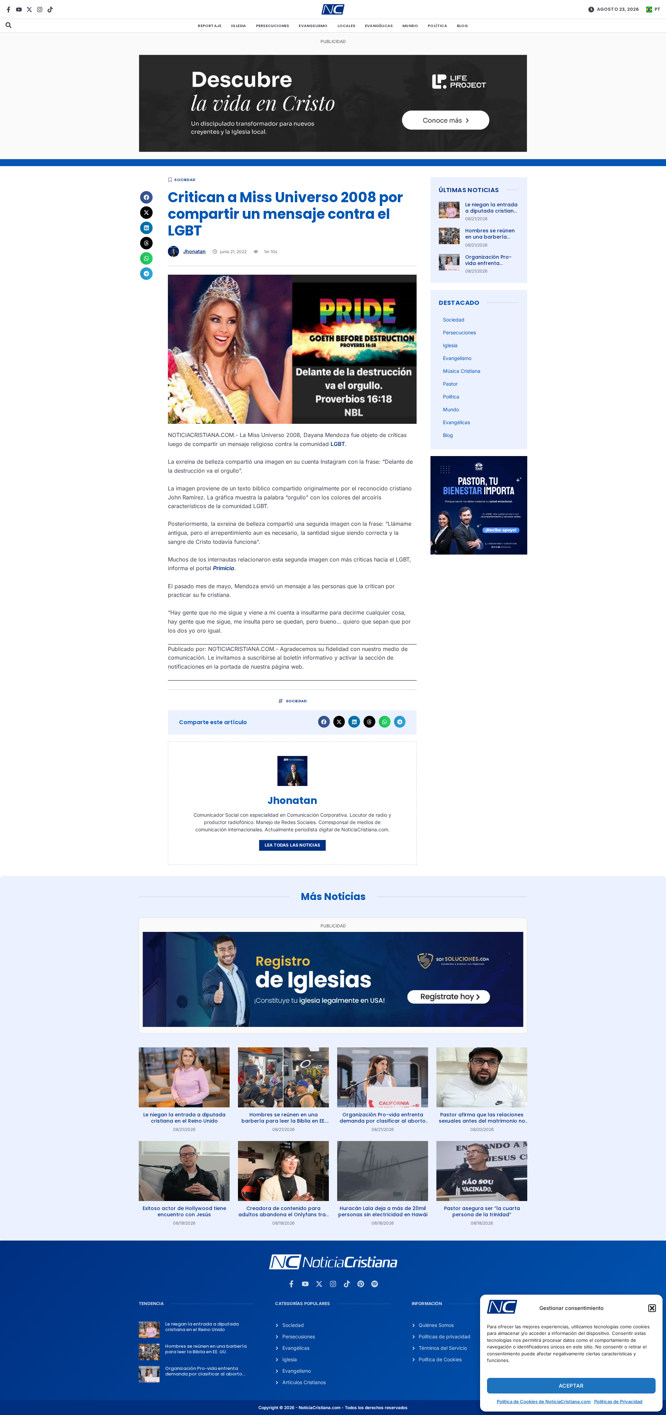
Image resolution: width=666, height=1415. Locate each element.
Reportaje (209, 25)
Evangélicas (379, 25)
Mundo (410, 25)
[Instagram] (40, 9)
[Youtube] (19, 9)
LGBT (338, 443)
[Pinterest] (360, 1283)
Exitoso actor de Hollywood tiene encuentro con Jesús (184, 1211)
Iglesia (238, 25)
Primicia (223, 568)
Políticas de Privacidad (618, 1401)
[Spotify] (374, 1283)
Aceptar (571, 1385)
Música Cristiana (461, 371)
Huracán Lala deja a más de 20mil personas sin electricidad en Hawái (382, 1211)
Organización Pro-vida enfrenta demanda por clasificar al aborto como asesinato (383, 1121)
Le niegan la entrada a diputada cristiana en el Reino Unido (491, 211)
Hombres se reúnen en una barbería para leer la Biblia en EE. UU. (491, 240)
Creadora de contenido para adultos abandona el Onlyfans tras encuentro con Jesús (283, 1214)
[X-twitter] (29, 9)
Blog (462, 25)
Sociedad (184, 179)
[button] (652, 1308)
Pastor (450, 384)
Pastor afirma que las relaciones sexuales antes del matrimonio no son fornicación (482, 1121)
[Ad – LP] (333, 149)
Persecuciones (272, 25)
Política (437, 25)
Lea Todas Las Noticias (292, 845)
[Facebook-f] (8, 9)
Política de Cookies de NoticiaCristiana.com (544, 1401)
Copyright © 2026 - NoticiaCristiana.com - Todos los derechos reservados (333, 1407)
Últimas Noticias (469, 190)
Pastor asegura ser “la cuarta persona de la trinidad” (482, 1211)
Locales (346, 25)
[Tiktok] (50, 9)
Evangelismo (313, 25)
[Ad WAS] (333, 1024)
